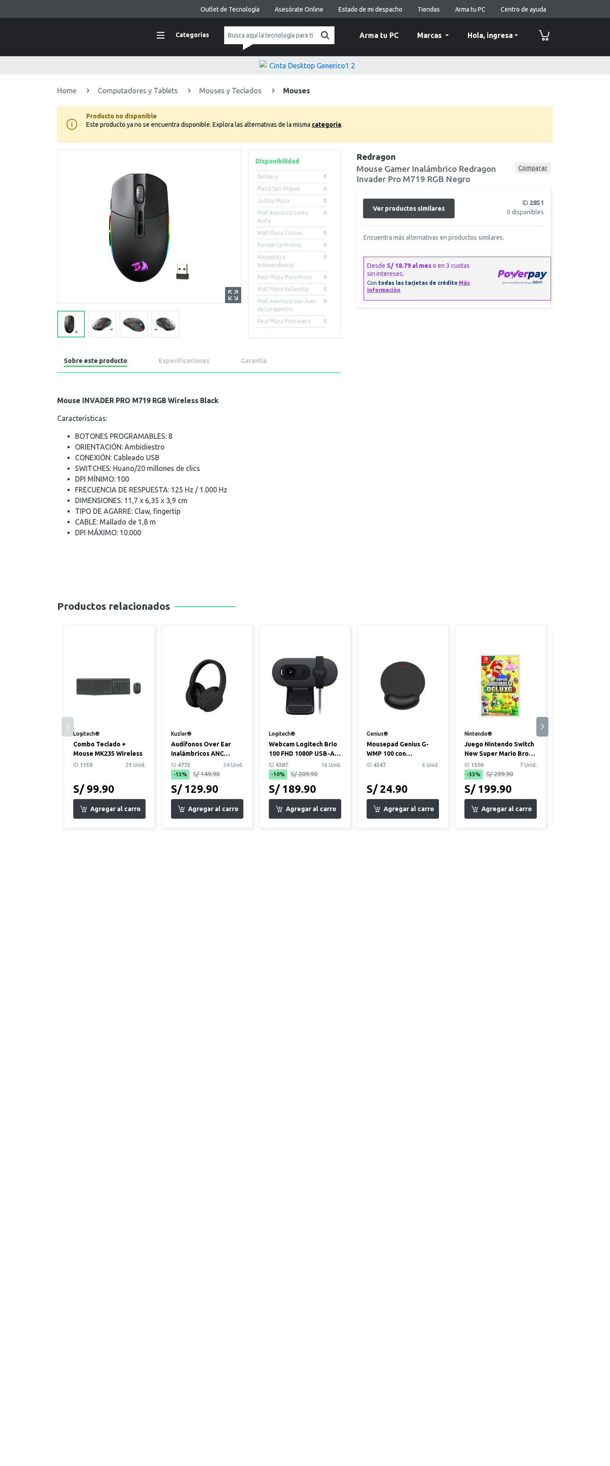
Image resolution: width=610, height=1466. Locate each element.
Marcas (430, 35)
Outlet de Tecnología (230, 9)
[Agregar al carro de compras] (109, 809)
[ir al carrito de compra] (544, 35)
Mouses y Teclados (231, 91)
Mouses (296, 91)
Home (67, 91)
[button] (542, 727)
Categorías (192, 34)
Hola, (490, 35)
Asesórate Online (299, 9)
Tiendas (429, 9)
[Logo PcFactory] (97, 34)
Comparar (532, 167)
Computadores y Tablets (139, 91)
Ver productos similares (409, 208)
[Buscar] (323, 35)
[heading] (95, 362)
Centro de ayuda (523, 9)
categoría (326, 124)
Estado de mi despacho (370, 9)
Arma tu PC (470, 9)
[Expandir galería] (233, 295)
